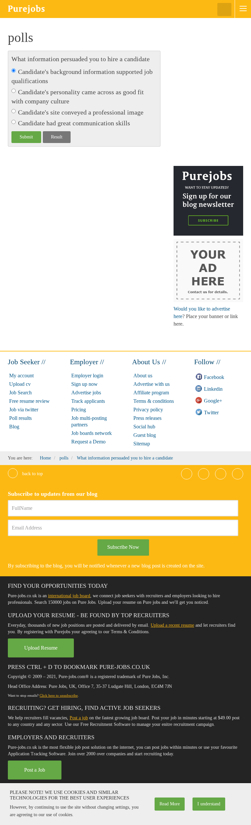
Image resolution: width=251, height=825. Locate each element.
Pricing (78, 409)
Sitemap (141, 443)
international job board (69, 595)
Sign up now (84, 384)
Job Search (20, 392)
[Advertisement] (212, 64)
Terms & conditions (153, 401)
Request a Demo (88, 441)
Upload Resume (41, 648)
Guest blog (144, 435)
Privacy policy (148, 409)
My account (21, 375)
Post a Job (34, 770)
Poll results (20, 418)
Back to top (32, 473)
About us (142, 375)
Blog (14, 426)
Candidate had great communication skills (74, 123)
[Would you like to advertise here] (208, 270)
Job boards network (91, 433)
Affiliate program (151, 392)
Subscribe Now (123, 547)
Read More (169, 803)
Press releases (147, 418)
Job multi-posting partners (89, 421)
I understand (208, 803)
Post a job (79, 717)
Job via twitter (23, 409)
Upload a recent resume (172, 625)
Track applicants (88, 401)
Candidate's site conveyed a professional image (80, 112)
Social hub (144, 426)
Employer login (87, 375)
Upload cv (20, 384)
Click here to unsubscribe (59, 695)
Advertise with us (151, 384)
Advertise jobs (86, 392)
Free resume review (29, 401)
